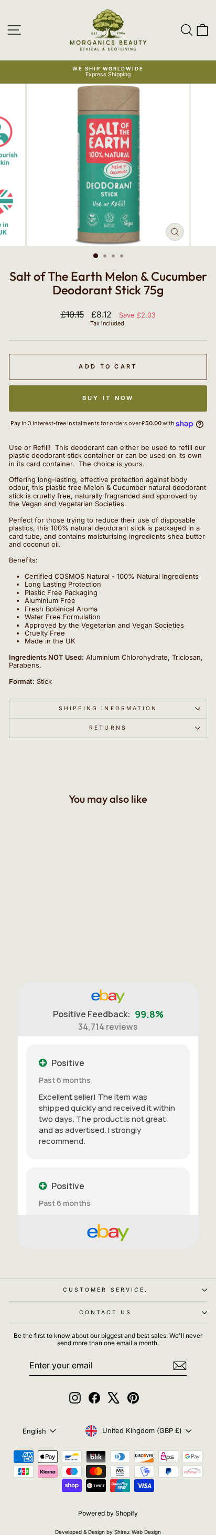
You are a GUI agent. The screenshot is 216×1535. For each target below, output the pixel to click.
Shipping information (108, 708)
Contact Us (105, 1312)
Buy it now (108, 398)
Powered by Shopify (108, 1513)
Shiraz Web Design (137, 1532)
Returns (108, 727)
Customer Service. (105, 1289)
